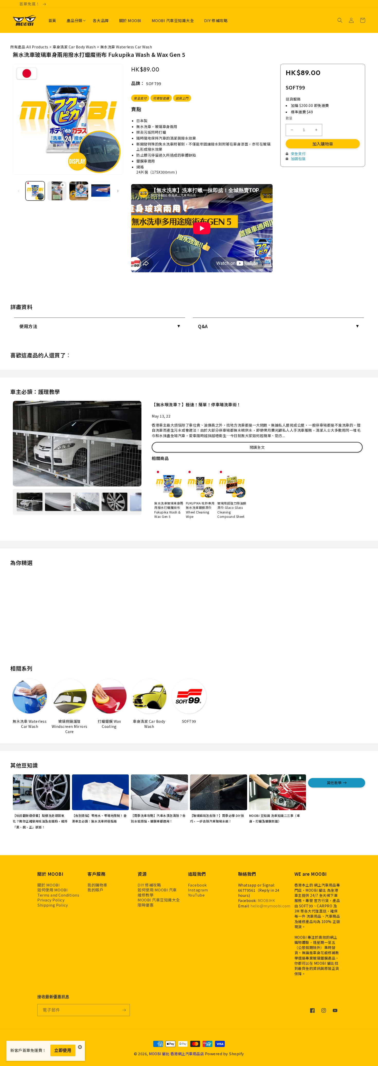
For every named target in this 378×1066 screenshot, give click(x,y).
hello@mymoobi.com (270, 905)
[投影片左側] (18, 191)
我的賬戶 (95, 889)
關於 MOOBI (48, 885)
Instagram (198, 889)
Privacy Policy (51, 899)
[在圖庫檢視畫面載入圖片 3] (100, 191)
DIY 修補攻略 (149, 885)
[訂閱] (124, 1010)
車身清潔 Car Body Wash (74, 46)
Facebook (197, 885)
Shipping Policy (52, 905)
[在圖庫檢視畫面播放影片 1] (57, 191)
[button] (74, 20)
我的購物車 (97, 885)
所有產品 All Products (29, 46)
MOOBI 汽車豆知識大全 (159, 899)
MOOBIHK (266, 900)
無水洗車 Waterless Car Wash (126, 46)
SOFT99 (153, 83)
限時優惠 (146, 905)
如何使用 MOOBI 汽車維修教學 (157, 892)
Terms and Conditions (58, 895)
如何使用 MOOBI (52, 889)
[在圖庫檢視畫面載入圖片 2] (78, 191)
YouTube (196, 895)
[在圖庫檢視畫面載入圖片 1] (35, 191)
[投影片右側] (117, 191)
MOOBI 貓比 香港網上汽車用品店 (176, 1053)
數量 (289, 118)
